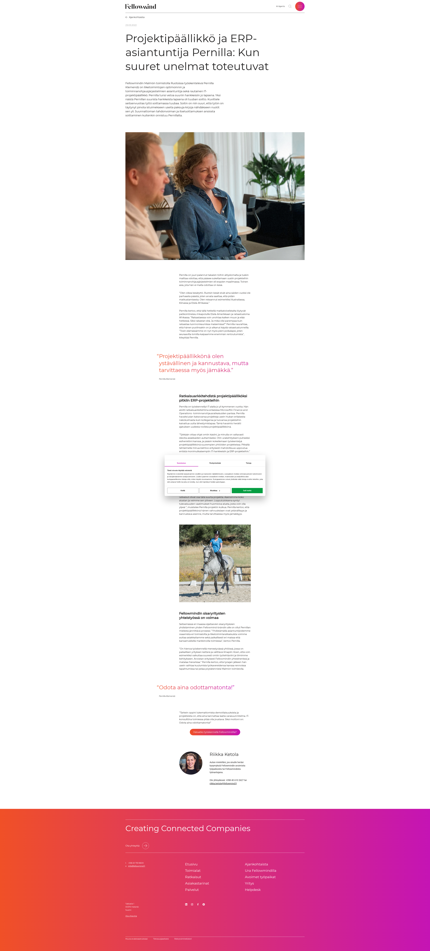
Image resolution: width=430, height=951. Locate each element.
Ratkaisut (193, 877)
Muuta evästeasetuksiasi (136, 939)
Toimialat (193, 871)
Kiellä (183, 490)
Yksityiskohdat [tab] (215, 463)
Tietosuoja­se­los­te (161, 939)
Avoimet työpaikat (260, 877)
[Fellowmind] (141, 6)
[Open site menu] (300, 6)
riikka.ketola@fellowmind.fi (223, 783)
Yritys (249, 883)
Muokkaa (213, 490)
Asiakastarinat (197, 883)
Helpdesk (253, 890)
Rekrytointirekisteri (183, 939)
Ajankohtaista (256, 864)
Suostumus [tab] (181, 463)
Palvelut (192, 890)
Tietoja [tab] (248, 463)
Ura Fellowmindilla (260, 871)
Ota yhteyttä (131, 916)
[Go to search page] (290, 6)
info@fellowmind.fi (136, 866)
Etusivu (191, 864)
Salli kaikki (247, 490)
